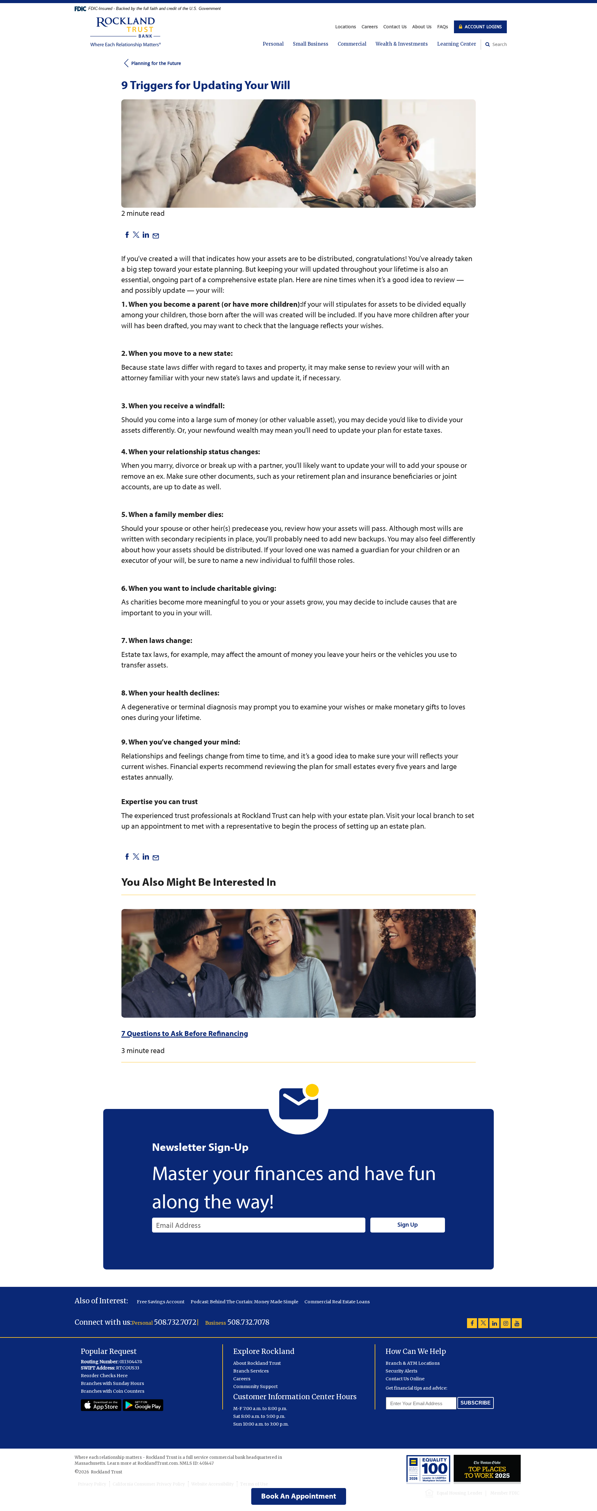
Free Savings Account (160, 1302)
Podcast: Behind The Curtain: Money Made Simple (244, 1302)
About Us (422, 26)
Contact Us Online (405, 1379)
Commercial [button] (352, 44)
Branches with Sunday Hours (112, 1383)
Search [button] (499, 44)
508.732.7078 (248, 1322)
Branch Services (251, 1371)
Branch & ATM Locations (413, 1363)
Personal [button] (273, 44)
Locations (345, 26)
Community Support (255, 1386)
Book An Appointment (298, 1495)
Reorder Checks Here (104, 1375)
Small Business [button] (310, 44)
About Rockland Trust (257, 1363)
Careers (370, 26)
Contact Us (395, 26)
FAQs (442, 26)
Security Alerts (401, 1371)
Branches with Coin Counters (112, 1391)
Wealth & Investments (402, 44)
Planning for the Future (156, 63)
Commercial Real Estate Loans (337, 1302)
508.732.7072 (175, 1322)
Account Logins (483, 26)
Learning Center (456, 44)
